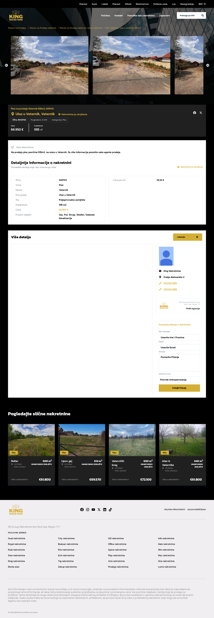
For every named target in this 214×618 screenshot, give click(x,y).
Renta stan (13, 566)
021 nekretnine (116, 538)
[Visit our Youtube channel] (93, 509)
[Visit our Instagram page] (87, 509)
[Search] (202, 15)
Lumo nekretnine (167, 566)
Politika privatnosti (174, 509)
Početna (105, 15)
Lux (174, 4)
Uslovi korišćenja (196, 509)
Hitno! (128, 4)
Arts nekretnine (116, 561)
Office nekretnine (117, 544)
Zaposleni (164, 15)
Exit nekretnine (66, 555)
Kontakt (119, 15)
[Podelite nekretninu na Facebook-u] (195, 112)
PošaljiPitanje (179, 388)
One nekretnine (166, 561)
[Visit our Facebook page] (82, 509)
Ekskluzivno (142, 4)
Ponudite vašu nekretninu (141, 15)
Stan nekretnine (16, 555)
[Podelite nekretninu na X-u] (201, 112)
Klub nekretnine (16, 549)
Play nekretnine (116, 555)
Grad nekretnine (16, 538)
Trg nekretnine (66, 561)
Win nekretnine (166, 549)
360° (200, 4)
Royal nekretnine (17, 544)
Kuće (94, 4)
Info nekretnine (166, 538)
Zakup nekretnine (67, 566)
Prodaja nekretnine (118, 566)
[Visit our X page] (99, 509)
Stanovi (83, 4)
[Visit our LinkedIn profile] (104, 509)
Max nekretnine (166, 555)
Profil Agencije (193, 308)
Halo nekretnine (166, 544)
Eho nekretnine (66, 549)
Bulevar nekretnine (68, 544)
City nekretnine (66, 538)
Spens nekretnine (117, 549)
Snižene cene (160, 4)
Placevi (116, 4)
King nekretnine (16, 561)
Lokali (105, 4)
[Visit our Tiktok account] (110, 509)
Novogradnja (187, 4)
